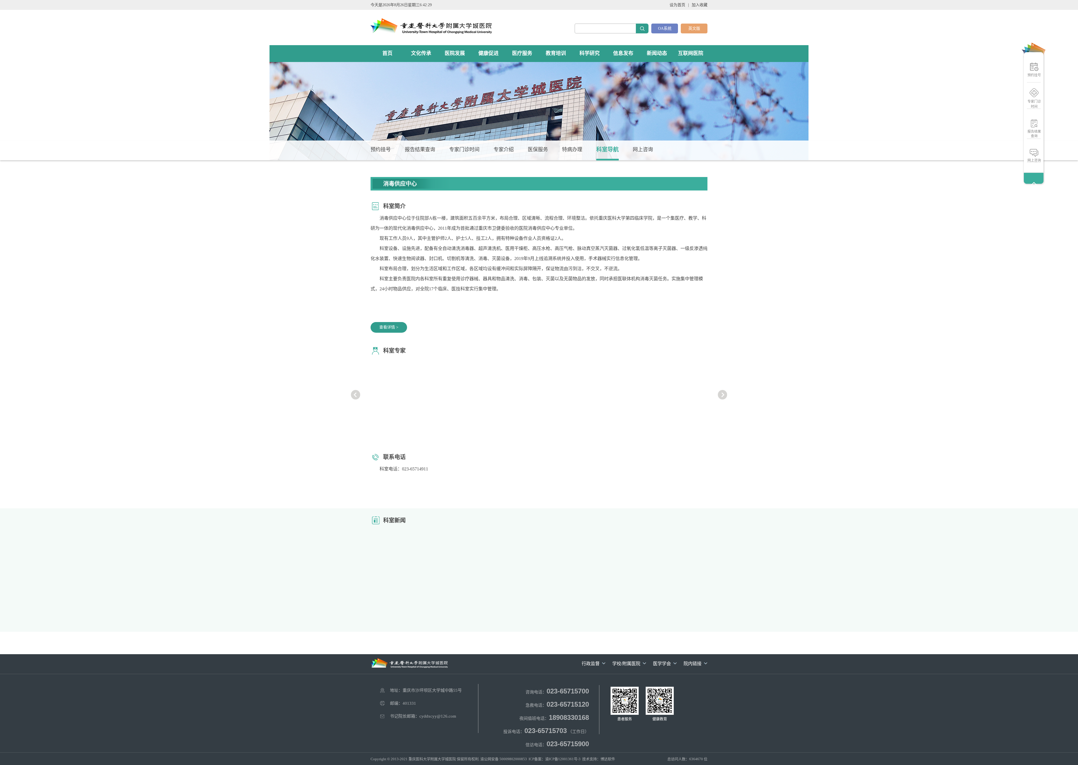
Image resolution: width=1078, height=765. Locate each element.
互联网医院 (690, 53)
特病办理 (572, 149)
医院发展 (455, 53)
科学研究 (589, 53)
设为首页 (677, 5)
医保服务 (538, 149)
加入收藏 (699, 5)
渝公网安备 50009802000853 (503, 759)
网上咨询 (1034, 160)
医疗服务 (522, 53)
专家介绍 (504, 149)
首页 (387, 53)
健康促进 (488, 53)
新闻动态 (657, 53)
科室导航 (607, 149)
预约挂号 (1034, 75)
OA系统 (665, 28)
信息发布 (623, 53)
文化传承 (421, 53)
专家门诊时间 (1034, 104)
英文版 (694, 28)
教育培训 (556, 53)
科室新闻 (394, 520)
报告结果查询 (1034, 134)
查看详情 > (388, 327)
